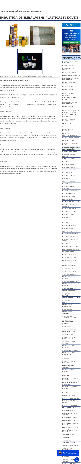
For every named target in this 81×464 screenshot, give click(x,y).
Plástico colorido (68, 181)
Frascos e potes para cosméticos (69, 414)
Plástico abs (66, 161)
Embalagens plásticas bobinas (69, 90)
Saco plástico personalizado (67, 305)
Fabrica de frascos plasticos (68, 370)
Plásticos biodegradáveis (71, 246)
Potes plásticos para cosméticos (69, 431)
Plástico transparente (70, 236)
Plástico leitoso (67, 199)
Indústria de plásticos (70, 152)
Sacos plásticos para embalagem (69, 362)
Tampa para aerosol (68, 443)
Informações (71, 58)
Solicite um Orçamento (72, 25)
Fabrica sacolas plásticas (67, 130)
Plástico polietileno (69, 211)
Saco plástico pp (68, 309)
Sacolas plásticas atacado (68, 342)
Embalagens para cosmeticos (68, 366)
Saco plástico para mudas (71, 298)
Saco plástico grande (69, 288)
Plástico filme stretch (70, 191)
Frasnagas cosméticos (70, 427)
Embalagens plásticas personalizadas (69, 107)
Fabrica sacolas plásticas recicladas (69, 134)
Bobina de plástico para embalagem (70, 62)
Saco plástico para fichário (68, 294)
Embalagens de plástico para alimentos (70, 78)
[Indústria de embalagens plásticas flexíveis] (17, 48)
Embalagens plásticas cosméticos (69, 94)
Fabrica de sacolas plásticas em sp (68, 120)
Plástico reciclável (69, 225)
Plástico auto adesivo (69, 167)
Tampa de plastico (68, 434)
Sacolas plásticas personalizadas (68, 353)
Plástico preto (67, 220)
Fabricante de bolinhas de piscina (70, 374)
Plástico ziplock (67, 243)
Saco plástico (67, 263)
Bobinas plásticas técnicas (68, 69)
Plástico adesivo (68, 164)
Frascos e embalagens (70, 410)
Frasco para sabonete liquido (69, 401)
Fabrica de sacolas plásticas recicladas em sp (70, 125)
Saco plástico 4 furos (69, 265)
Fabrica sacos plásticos (70, 138)
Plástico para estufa (69, 209)
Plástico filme (67, 184)
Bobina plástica (67, 65)
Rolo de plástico (68, 252)
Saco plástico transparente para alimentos (68, 322)
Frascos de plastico (69, 408)
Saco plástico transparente (67, 312)
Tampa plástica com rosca (71, 445)
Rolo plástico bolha (69, 260)
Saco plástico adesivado (70, 271)
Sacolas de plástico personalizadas (69, 338)
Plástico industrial (69, 196)
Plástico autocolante (69, 170)
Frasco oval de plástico (70, 398)
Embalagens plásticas (69, 86)
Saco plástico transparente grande (69, 316)
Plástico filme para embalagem (68, 187)
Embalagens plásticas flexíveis (69, 98)
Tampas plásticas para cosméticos (69, 460)
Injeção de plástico (69, 159)
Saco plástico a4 (67, 268)
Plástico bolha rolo (69, 175)
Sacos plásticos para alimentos (69, 357)
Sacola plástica (67, 334)
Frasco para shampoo (69, 405)
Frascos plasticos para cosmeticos (70, 423)
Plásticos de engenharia (70, 249)
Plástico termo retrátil (70, 234)
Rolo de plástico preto (70, 257)
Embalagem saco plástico (71, 75)
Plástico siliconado (69, 228)
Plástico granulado (69, 193)
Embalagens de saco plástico (69, 83)
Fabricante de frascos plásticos (70, 379)
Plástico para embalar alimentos (70, 205)
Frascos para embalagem (70, 420)
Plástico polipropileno (70, 214)
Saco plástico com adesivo (68, 277)
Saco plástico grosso (69, 291)
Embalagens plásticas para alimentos (69, 103)
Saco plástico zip (68, 326)
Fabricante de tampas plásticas (69, 387)
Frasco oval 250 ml (68, 395)
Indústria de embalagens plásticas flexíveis (71, 148)
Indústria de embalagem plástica (70, 144)
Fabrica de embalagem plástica (69, 115)
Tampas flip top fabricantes (67, 449)
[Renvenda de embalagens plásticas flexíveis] (29, 73)
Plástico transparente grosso (70, 240)
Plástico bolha (67, 172)
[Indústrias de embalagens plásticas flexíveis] (42, 48)
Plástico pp (66, 217)
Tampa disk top (67, 437)
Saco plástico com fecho (70, 281)
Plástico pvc (66, 222)
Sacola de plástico (68, 332)
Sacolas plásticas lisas (70, 350)
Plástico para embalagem (70, 202)
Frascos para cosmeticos (71, 417)
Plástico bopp (67, 178)
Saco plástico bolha (69, 274)
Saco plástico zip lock (69, 329)
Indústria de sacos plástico (68, 155)
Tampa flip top (67, 440)
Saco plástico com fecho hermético (70, 284)
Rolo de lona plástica (69, 254)
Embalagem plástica (69, 72)
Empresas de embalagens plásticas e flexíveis (70, 111)
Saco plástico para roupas (68, 301)
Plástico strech (67, 231)
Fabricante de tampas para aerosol (69, 383)
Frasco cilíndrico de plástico (69, 391)
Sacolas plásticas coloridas (68, 346)
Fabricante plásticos (69, 140)
